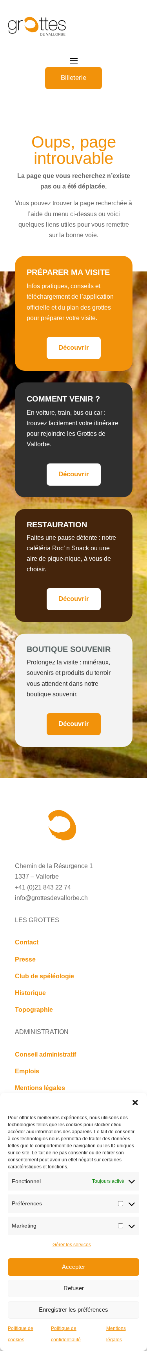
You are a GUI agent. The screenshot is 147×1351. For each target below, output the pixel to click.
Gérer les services (72, 1244)
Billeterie (73, 77)
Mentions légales (40, 1088)
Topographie (34, 1009)
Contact (26, 942)
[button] (135, 1102)
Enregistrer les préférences (73, 1309)
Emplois (27, 1071)
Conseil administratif (45, 1054)
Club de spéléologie (44, 976)
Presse (25, 959)
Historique (30, 993)
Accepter (73, 1266)
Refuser (74, 1288)
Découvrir (73, 347)
